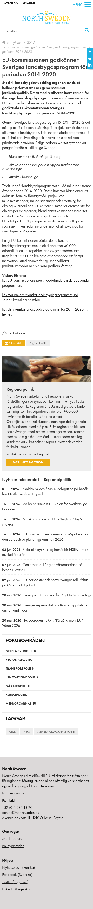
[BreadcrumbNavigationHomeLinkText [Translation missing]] (3, 42)
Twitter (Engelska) (15, 881)
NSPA (26, 731)
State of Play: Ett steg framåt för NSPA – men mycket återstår (45, 552)
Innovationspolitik (22, 677)
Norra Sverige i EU (21, 651)
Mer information (28, 462)
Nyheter (16, 42)
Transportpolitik (20, 668)
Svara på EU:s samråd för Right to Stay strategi (46, 594)
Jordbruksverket (56, 142)
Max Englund (39, 454)
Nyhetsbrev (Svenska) (18, 867)
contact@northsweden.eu (20, 812)
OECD (12, 731)
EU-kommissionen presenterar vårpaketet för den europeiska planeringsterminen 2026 (45, 537)
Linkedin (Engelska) (16, 889)
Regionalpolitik (38, 343)
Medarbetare (12, 838)
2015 (31, 42)
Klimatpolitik (16, 695)
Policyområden (13, 845)
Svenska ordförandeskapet (56, 731)
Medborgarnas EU (21, 703)
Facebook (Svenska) (17, 874)
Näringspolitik (18, 686)
